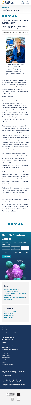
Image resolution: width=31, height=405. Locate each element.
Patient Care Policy (6, 359)
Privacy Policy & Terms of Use (8, 353)
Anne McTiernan (14, 289)
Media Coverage (9, 315)
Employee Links (6, 347)
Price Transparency (6, 357)
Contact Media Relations (11, 311)
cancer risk (7, 295)
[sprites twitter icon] (6, 381)
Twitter (9, 16)
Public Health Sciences (10, 293)
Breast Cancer (22, 293)
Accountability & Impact (8, 345)
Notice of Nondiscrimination (8, 364)
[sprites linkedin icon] (10, 381)
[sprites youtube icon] (13, 381)
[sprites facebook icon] (3, 381)
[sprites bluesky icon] (20, 381)
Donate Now (6, 256)
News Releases (8, 313)
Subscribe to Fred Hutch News (10, 349)
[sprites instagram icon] (17, 381)
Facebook (3, 16)
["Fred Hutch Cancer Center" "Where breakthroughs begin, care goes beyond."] (8, 2)
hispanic (6, 289)
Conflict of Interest (6, 355)
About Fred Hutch (9, 317)
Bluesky (16, 16)
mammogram (8, 299)
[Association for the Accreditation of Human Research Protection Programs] (12, 399)
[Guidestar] (18, 399)
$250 (15, 248)
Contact (4, 342)
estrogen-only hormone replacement (14, 297)
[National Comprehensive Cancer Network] (21, 394)
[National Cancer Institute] (10, 394)
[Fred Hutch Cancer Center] (8, 338)
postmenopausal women (11, 291)
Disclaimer (4, 362)
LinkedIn (6, 16)
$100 (25, 248)
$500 (5, 248)
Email (13, 16)
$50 (6, 252)
